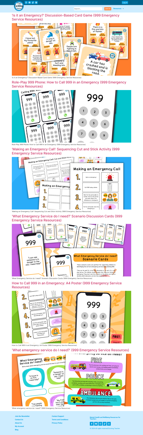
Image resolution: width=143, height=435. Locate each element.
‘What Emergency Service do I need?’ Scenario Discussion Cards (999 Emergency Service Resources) (67, 218)
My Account (19, 426)
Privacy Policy (57, 423)
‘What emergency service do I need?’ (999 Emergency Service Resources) (70, 350)
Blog (16, 430)
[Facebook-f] (92, 424)
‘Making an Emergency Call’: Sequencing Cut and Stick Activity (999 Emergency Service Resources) (66, 151)
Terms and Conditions (60, 420)
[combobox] (88, 8)
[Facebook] (29, 2)
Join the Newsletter (22, 416)
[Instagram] (26, 2)
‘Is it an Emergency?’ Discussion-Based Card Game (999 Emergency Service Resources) (65, 17)
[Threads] (109, 424)
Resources (117, 9)
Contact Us (19, 420)
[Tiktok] (32, 2)
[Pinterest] (36, 2)
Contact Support (58, 416)
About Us (18, 423)
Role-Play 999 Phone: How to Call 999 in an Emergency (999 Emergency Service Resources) (69, 84)
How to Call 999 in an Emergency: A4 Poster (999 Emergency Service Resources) (67, 285)
